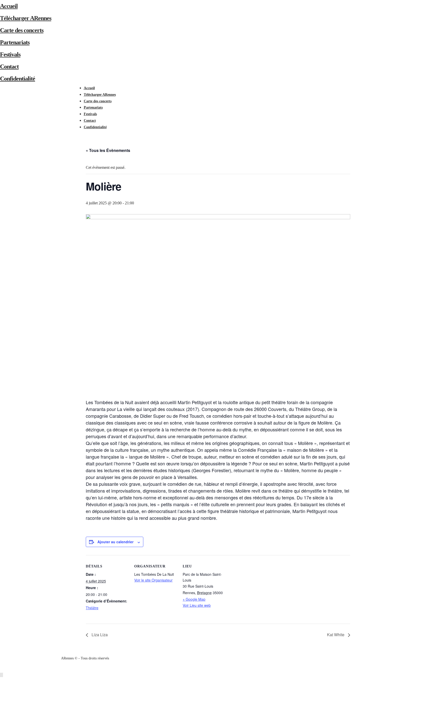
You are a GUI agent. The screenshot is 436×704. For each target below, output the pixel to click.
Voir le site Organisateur (153, 580)
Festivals (10, 54)
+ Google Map (194, 599)
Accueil (9, 6)
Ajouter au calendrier (115, 541)
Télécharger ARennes (25, 18)
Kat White (336, 634)
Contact (9, 66)
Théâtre (92, 607)
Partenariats (15, 42)
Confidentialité (17, 78)
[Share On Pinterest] (2, 694)
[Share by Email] (2, 700)
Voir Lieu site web (197, 605)
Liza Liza (99, 634)
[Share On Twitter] (2, 688)
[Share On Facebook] (2, 681)
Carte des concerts (21, 30)
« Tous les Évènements (108, 150)
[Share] (85, 133)
